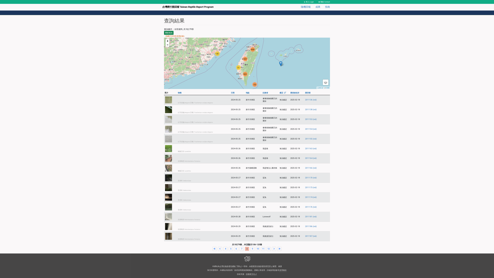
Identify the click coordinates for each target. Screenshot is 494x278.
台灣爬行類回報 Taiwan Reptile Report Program (188, 6)
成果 (317, 6)
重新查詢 (168, 33)
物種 (180, 93)
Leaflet (319, 88)
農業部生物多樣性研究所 (261, 266)
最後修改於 (294, 93)
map (246, 63)
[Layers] (325, 82)
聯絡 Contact (325, 2)
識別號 (308, 93)
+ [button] (167, 41)
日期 (233, 93)
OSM (327, 88)
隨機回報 (306, 6)
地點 (247, 93)
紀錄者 (265, 93)
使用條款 (283, 270)
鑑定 (283, 93)
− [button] (167, 44)
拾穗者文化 (250, 274)
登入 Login (310, 2)
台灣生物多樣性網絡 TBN (229, 266)
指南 (327, 6)
